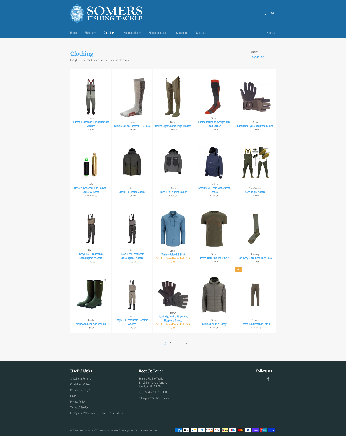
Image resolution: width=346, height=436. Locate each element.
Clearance (182, 33)
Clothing (109, 33)
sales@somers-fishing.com (154, 398)
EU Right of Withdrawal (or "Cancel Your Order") (96, 413)
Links (73, 396)
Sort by (254, 52)
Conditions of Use (80, 384)
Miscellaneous (158, 33)
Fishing (89, 33)
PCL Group (135, 430)
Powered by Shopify (150, 430)
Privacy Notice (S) (80, 390)
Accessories (131, 33)
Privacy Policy (77, 402)
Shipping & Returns (80, 378)
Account (271, 33)
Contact (201, 33)
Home (73, 33)
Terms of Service (79, 407)
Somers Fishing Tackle (83, 430)
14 (186, 343)
